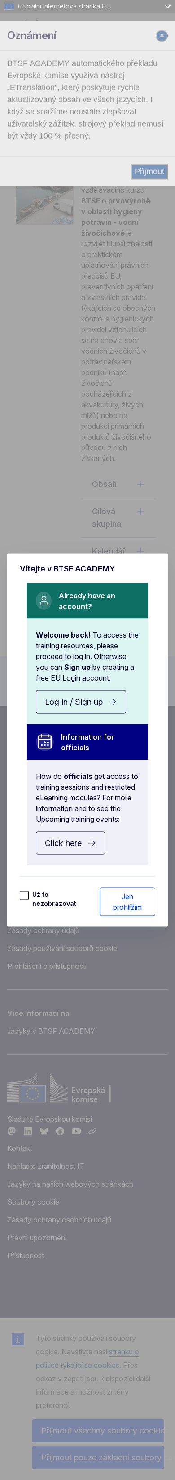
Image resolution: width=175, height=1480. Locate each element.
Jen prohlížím (127, 902)
